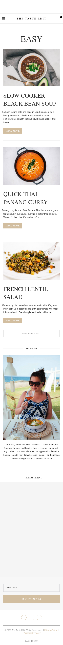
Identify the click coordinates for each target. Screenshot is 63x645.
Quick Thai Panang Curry (25, 198)
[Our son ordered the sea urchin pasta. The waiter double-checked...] (16, 529)
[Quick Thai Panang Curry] (31, 166)
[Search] (53, 18)
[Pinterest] (39, 617)
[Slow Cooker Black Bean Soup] (31, 67)
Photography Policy (31, 633)
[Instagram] (31, 617)
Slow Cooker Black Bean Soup (29, 99)
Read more (13, 130)
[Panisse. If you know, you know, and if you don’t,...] (16, 561)
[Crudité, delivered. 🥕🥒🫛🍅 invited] (16, 498)
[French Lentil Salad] (31, 261)
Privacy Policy (50, 630)
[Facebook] (24, 617)
